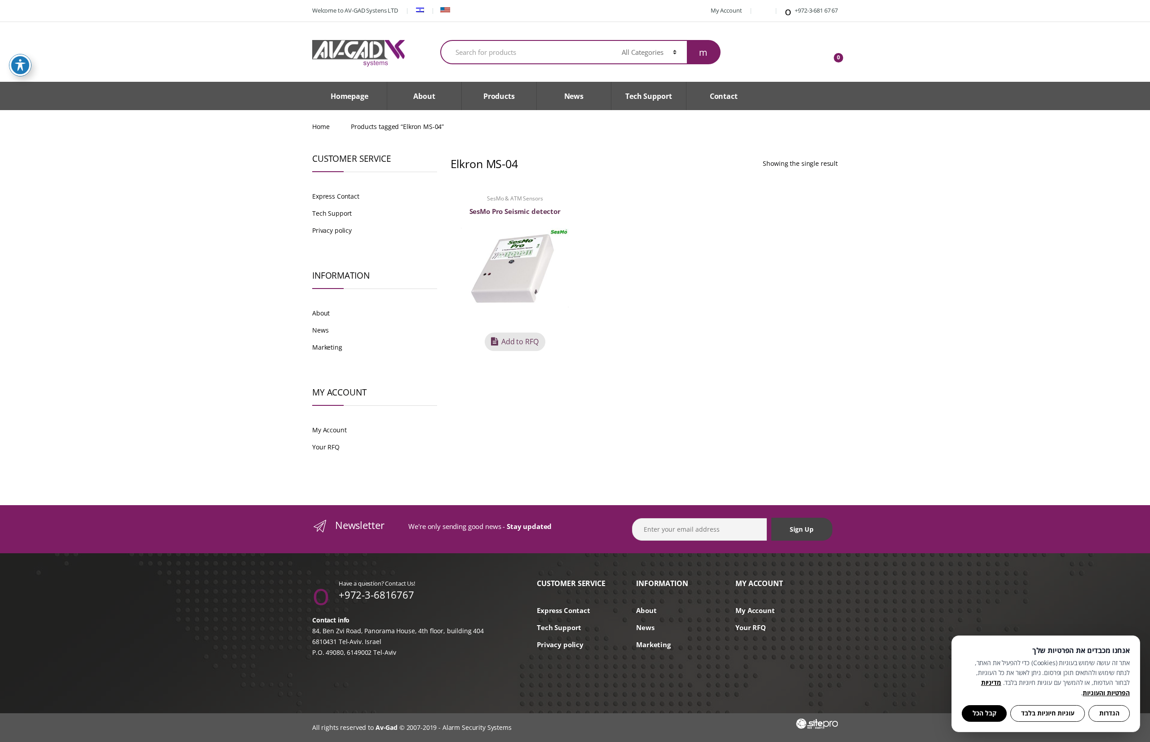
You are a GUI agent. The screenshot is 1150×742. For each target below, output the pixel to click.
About (424, 96)
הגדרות (1109, 713)
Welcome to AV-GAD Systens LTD (355, 10)
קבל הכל (984, 713)
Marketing (327, 347)
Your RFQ (326, 447)
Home (320, 126)
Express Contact (335, 196)
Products (499, 96)
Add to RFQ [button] (520, 342)
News (574, 96)
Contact (724, 96)
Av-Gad (387, 727)
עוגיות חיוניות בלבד (1048, 713)
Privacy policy (332, 230)
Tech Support (648, 96)
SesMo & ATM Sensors (515, 198)
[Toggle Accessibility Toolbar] (20, 65)
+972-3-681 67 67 (815, 10)
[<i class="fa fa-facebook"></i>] (762, 10)
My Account (725, 10)
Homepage (349, 96)
